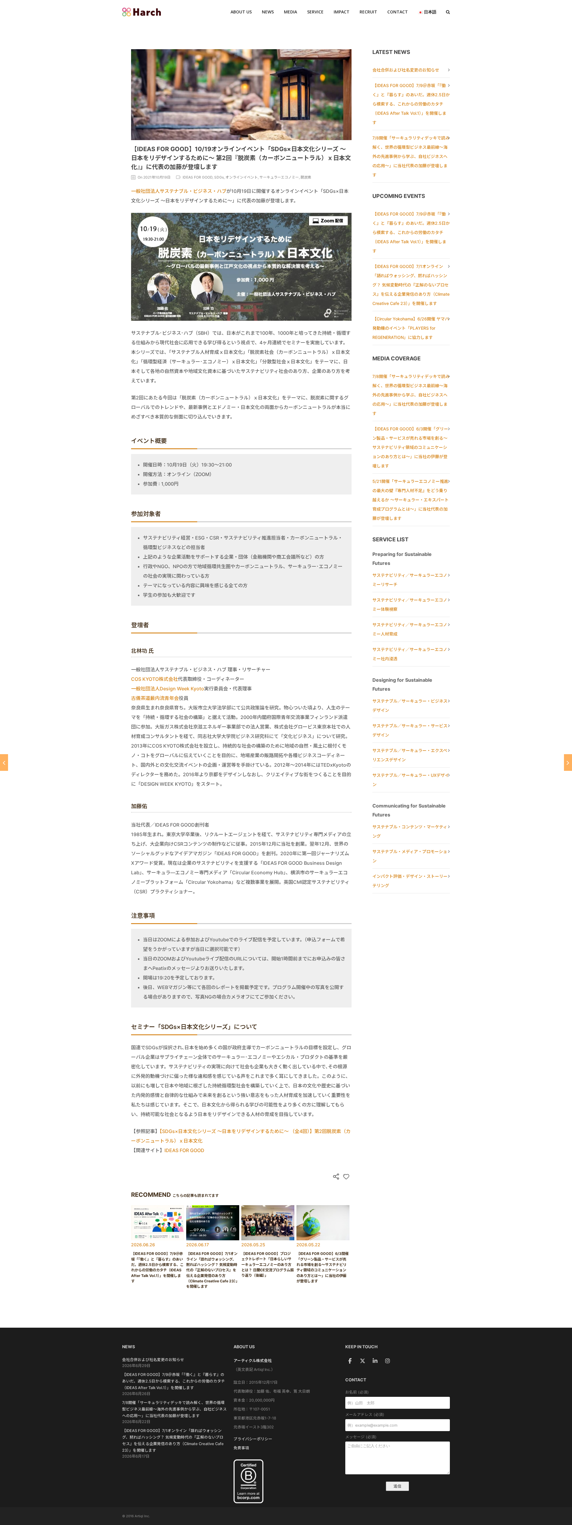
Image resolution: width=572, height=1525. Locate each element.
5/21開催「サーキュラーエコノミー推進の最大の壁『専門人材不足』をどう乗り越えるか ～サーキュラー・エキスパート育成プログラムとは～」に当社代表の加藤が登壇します (410, 500)
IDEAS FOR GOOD (184, 1150)
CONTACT (397, 12)
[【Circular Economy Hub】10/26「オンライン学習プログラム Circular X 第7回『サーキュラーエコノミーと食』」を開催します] (568, 762)
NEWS (268, 12)
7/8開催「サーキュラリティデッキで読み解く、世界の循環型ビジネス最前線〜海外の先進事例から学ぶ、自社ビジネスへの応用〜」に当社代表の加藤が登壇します (411, 156)
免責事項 (241, 1448)
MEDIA (290, 12)
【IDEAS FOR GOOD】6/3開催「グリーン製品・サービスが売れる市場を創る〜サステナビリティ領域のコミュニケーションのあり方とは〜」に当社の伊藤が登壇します (410, 447)
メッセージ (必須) (361, 1437)
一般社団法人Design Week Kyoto (167, 689)
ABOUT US (241, 12)
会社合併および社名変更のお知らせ (405, 69)
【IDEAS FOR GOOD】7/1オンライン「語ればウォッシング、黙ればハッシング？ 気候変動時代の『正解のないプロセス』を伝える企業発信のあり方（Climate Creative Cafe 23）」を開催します (411, 285)
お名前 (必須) (357, 1392)
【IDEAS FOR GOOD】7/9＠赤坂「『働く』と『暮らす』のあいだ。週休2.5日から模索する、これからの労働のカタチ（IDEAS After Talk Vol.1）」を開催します (411, 104)
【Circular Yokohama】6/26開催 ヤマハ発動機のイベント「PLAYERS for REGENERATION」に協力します (410, 328)
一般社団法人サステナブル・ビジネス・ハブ (178, 191)
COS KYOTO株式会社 (154, 679)
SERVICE (315, 12)
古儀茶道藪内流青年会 (155, 698)
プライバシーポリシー (253, 1439)
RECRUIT (368, 12)
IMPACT (341, 12)
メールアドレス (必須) (364, 1414)
